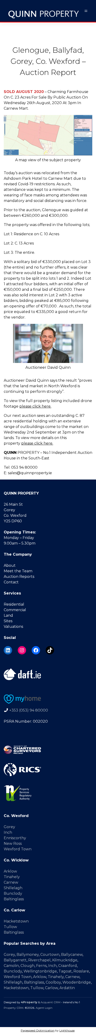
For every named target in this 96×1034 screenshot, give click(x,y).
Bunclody (13, 893)
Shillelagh (13, 888)
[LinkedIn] (8, 650)
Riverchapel (39, 960)
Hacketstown (16, 921)
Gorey (9, 827)
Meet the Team (18, 571)
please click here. (35, 406)
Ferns (41, 965)
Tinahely (12, 877)
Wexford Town (17, 849)
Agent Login (44, 1007)
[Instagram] (22, 650)
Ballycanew (71, 954)
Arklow (10, 871)
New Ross (13, 843)
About (10, 565)
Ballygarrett (15, 960)
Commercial (15, 610)
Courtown (49, 954)
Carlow (51, 988)
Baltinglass (14, 899)
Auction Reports (19, 576)
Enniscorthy (15, 838)
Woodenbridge (76, 982)
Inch (8, 832)
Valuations (13, 626)
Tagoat (65, 971)
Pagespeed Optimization (38, 1030)
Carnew (11, 882)
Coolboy (53, 982)
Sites (8, 621)
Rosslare (81, 971)
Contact (11, 582)
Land (8, 615)
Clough (27, 965)
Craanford (67, 965)
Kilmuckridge (64, 960)
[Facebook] (36, 650)
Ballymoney (28, 954)
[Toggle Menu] (86, 11)
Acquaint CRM (50, 1002)
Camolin (11, 965)
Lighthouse (67, 1030)
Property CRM (13, 1007)
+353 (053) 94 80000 (28, 710)
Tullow (10, 927)
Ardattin (67, 988)
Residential (14, 604)
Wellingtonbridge (40, 971)
